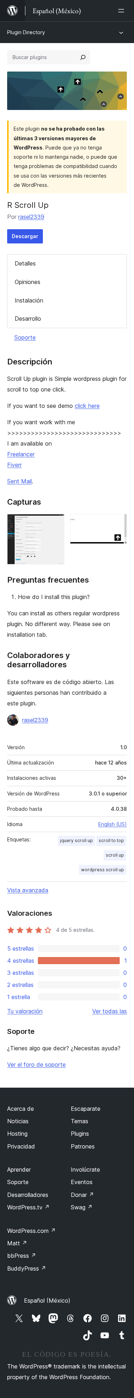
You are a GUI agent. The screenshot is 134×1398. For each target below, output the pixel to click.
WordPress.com (31, 1230)
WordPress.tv (28, 1207)
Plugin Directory (26, 32)
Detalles (25, 263)
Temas (79, 1121)
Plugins (80, 1133)
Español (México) (47, 1300)
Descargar (25, 236)
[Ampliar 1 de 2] (54, 523)
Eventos (82, 1182)
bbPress (21, 1255)
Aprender (19, 1169)
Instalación (29, 300)
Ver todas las (109, 1011)
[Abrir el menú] (122, 10)
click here (87, 405)
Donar (82, 1194)
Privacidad (21, 1146)
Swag (82, 1207)
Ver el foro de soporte (36, 1064)
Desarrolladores (27, 1194)
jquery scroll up (76, 840)
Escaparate (85, 1108)
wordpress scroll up (102, 869)
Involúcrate (85, 1169)
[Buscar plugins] (83, 57)
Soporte (25, 337)
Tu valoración (25, 1011)
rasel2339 (31, 216)
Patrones (83, 1146)
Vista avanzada (27, 890)
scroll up (115, 855)
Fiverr (14, 464)
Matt (17, 1243)
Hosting (17, 1133)
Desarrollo (28, 318)
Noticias (18, 1121)
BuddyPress (26, 1268)
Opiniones (27, 281)
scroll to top (111, 840)
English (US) (112, 824)
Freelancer (21, 454)
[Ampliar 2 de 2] (117, 523)
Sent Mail (19, 481)
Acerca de (20, 1108)
